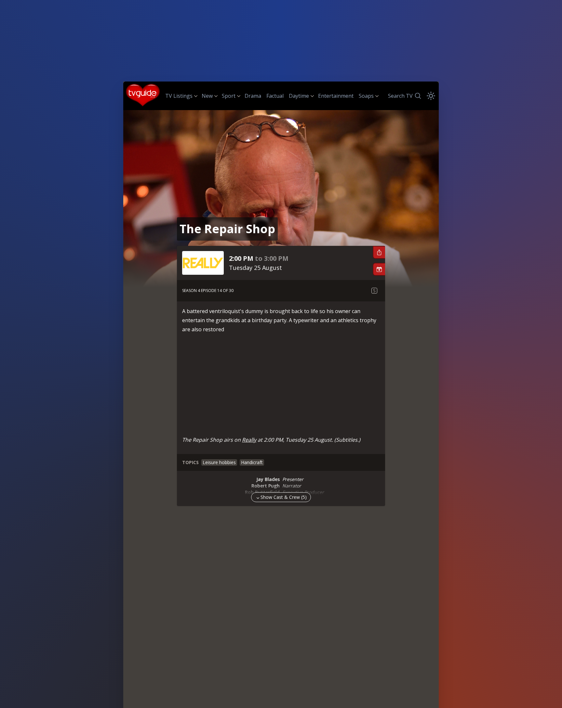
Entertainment (336, 95)
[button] (379, 252)
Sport (228, 95)
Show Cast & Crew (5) (284, 497)
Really (249, 439)
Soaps (366, 95)
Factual (275, 95)
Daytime (299, 95)
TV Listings (179, 95)
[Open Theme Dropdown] (431, 96)
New (207, 95)
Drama (253, 95)
